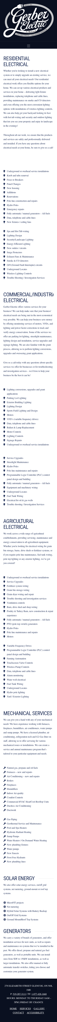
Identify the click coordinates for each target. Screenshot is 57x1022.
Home (13, 1008)
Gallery (39, 1008)
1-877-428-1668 (39, 993)
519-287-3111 (19, 993)
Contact (18, 1012)
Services (25, 1008)
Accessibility (35, 1012)
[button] (28, 46)
